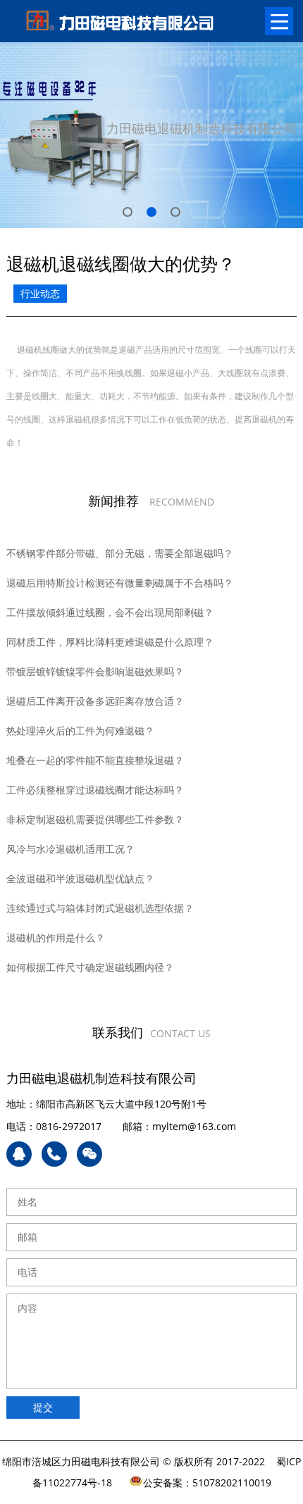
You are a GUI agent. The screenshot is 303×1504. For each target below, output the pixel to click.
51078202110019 (231, 1482)
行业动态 (40, 293)
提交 (43, 1407)
